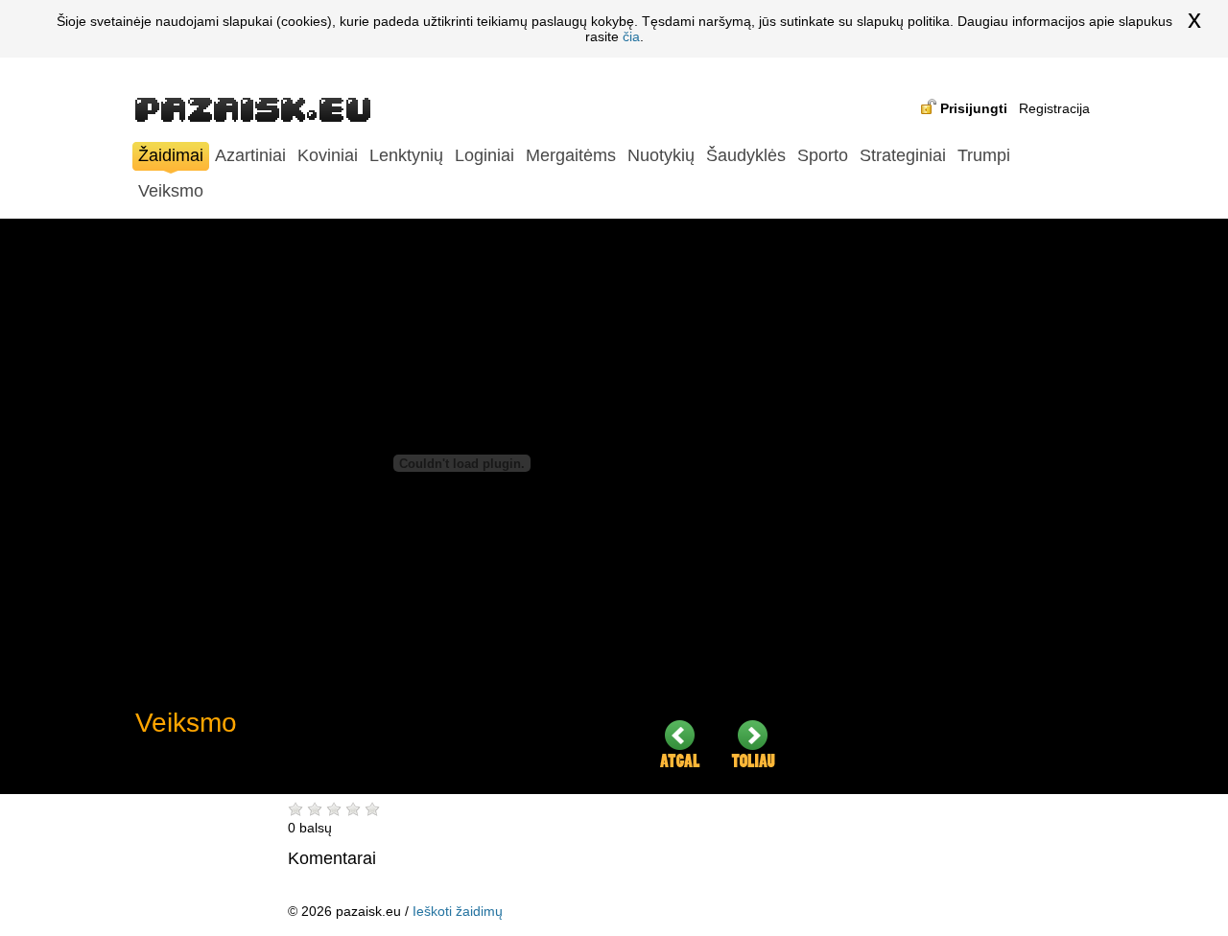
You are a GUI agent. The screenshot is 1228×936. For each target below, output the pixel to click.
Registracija (1054, 108)
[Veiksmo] (680, 744)
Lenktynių (406, 155)
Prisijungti (973, 108)
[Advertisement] (951, 506)
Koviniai (327, 155)
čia (631, 36)
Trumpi (983, 155)
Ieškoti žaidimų (458, 911)
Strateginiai (903, 155)
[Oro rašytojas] (753, 744)
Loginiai (484, 155)
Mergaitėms (571, 155)
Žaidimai (170, 155)
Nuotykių (661, 155)
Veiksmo (170, 190)
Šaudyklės (746, 155)
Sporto (822, 155)
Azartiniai (250, 155)
